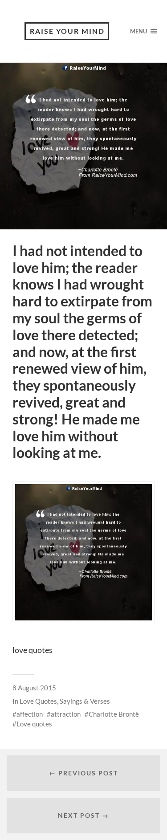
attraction (66, 714)
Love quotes (34, 724)
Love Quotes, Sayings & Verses (65, 701)
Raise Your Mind (67, 31)
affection (29, 714)
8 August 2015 (34, 688)
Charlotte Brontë (114, 714)
